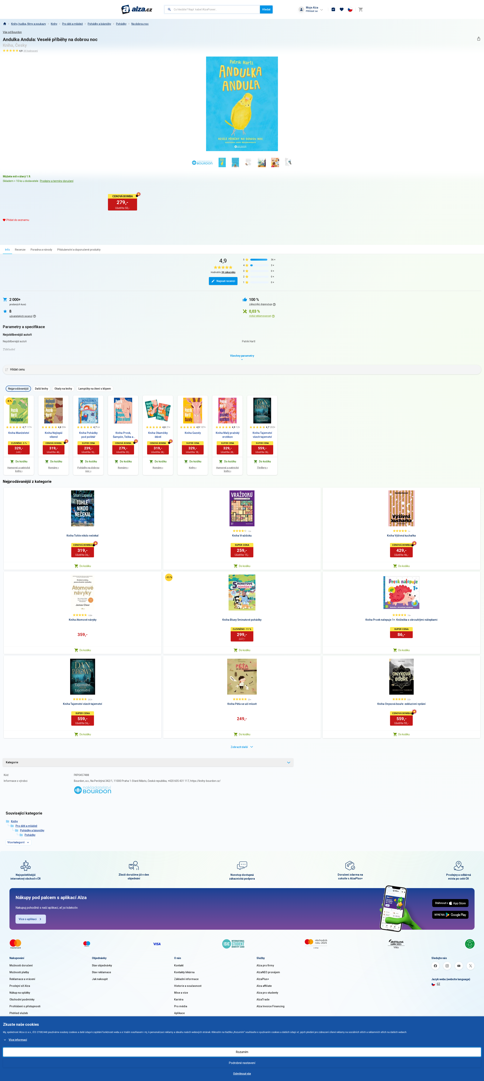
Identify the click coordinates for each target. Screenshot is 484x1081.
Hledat (266, 9)
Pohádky (121, 23)
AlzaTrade (263, 999)
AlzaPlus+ (263, 979)
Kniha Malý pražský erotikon (227, 434)
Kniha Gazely (193, 432)
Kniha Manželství (18, 432)
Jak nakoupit (100, 979)
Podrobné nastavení (242, 1063)
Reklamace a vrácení (22, 979)
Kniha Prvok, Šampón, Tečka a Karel (123, 435)
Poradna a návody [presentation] (41, 249)
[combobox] (212, 9)
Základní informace (186, 979)
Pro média (180, 1006)
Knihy (54, 23)
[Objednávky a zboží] (333, 9)
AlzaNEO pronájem (268, 972)
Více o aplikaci (28, 919)
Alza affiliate (264, 985)
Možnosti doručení (21, 965)
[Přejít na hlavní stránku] (136, 9)
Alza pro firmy (265, 965)
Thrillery (262, 467)
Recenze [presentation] (20, 249)
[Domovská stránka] (4, 24)
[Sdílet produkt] (478, 38)
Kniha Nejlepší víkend (53, 434)
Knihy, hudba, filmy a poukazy (28, 23)
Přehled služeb (18, 1013)
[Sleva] (9, 401)
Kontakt (178, 965)
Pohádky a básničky (99, 23)
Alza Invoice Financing (271, 1006)
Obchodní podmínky (21, 999)
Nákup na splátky (19, 992)
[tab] (7, 249)
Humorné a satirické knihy (18, 469)
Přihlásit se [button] (312, 11)
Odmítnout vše (242, 1073)
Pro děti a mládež (72, 23)
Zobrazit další (239, 747)
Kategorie (12, 762)
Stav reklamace (101, 972)
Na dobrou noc (140, 23)
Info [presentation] (7, 249)
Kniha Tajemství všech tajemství (262, 434)
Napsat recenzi (225, 281)
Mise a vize (181, 992)
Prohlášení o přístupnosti (24, 1006)
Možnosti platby (19, 972)
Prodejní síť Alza (19, 985)
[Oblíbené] (341, 9)
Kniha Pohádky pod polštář (88, 434)
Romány (53, 467)
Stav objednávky (102, 965)
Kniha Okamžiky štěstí (158, 434)
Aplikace (179, 1013)
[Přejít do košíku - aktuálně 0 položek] (360, 9)
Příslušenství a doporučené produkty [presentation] (79, 249)
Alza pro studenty (267, 992)
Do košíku (85, 566)
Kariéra (178, 999)
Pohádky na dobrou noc (88, 469)
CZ (438, 983)
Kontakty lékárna (184, 972)
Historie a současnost (187, 985)
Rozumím (242, 1052)
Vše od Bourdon (12, 32)
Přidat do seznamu (17, 219)
